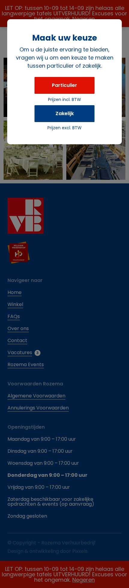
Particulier (64, 85)
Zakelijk (65, 113)
